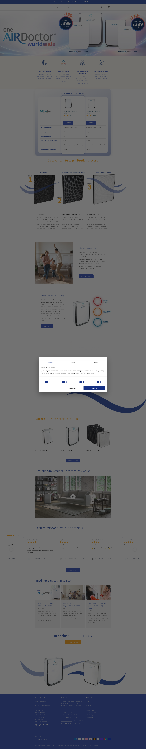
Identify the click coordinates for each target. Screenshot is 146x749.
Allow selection (73, 388)
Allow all (94, 388)
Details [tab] (73, 362)
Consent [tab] (50, 362)
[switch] (64, 382)
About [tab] (95, 362)
